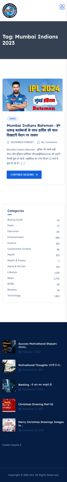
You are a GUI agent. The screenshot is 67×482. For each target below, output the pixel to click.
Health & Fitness (16, 260)
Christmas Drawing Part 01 (35, 404)
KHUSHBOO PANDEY (22, 142)
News (13, 119)
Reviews (12, 290)
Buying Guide (15, 220)
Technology (14, 296)
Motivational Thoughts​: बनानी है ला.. (39, 365)
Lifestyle (12, 272)
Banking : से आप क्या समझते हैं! (35, 384)
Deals (10, 225)
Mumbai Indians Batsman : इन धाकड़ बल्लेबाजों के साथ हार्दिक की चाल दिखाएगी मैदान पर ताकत (33, 130)
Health (11, 255)
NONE (10, 284)
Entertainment (15, 237)
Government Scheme (19, 249)
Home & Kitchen (16, 266)
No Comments (49, 142)
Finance (11, 243)
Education (13, 231)
